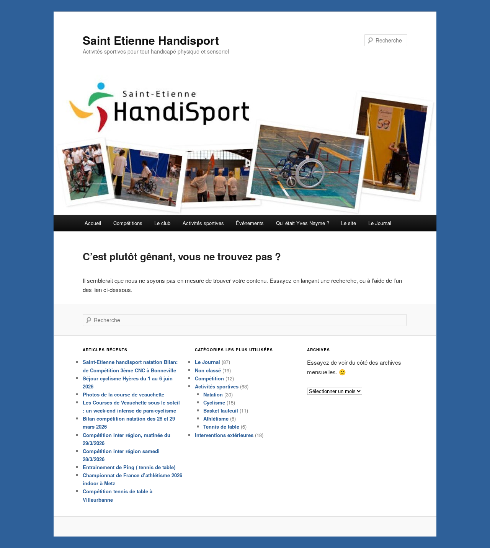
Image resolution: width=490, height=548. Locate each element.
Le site (348, 223)
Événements (250, 223)
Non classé (208, 370)
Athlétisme (216, 418)
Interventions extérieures (224, 435)
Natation (213, 394)
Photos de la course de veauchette (123, 394)
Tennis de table (221, 426)
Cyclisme (214, 402)
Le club (162, 223)
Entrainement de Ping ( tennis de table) (129, 467)
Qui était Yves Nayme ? (302, 223)
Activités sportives (203, 223)
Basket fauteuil (220, 410)
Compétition (209, 378)
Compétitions (127, 223)
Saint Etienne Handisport (151, 40)
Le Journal (379, 223)
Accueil (93, 223)
